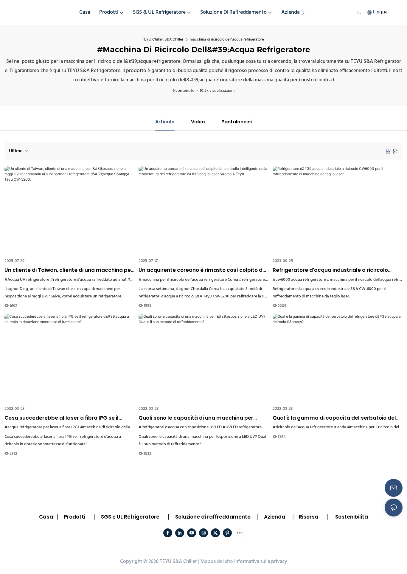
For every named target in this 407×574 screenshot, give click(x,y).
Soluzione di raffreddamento (213, 516)
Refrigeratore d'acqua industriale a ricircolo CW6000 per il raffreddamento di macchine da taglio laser (334, 270)
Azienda (274, 516)
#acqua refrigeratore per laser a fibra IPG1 (41, 427)
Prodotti (74, 516)
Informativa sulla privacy (260, 562)
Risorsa (308, 516)
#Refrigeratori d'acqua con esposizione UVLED (180, 427)
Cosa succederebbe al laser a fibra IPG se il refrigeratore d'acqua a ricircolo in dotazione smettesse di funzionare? (63, 418)
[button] (303, 12)
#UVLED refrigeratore (242, 427)
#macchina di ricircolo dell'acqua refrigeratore (121, 427)
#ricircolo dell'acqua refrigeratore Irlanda (309, 427)
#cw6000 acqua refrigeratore (299, 279)
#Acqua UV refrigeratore (26, 279)
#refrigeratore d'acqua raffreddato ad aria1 (88, 279)
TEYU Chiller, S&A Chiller (162, 39)
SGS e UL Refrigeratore (130, 516)
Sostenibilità (351, 516)
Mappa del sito (217, 562)
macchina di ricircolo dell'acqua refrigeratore (227, 39)
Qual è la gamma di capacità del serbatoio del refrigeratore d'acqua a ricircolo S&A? (334, 418)
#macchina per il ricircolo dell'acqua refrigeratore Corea (188, 279)
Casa (46, 516)
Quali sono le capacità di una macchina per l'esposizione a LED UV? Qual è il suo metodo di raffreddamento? (199, 418)
